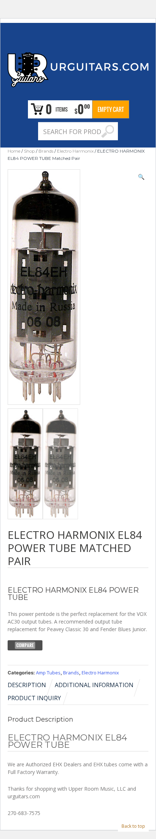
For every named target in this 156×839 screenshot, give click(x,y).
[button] (141, 176)
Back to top (133, 826)
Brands (45, 151)
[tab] (31, 684)
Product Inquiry (34, 698)
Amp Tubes (48, 672)
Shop (29, 151)
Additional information (94, 685)
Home (14, 151)
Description (27, 685)
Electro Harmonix (75, 151)
